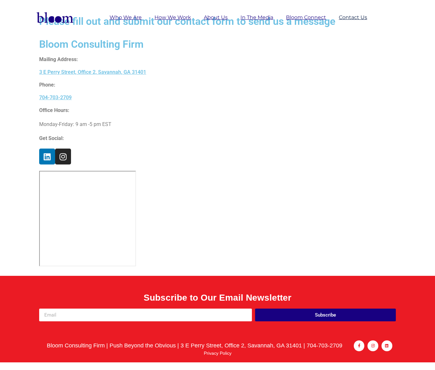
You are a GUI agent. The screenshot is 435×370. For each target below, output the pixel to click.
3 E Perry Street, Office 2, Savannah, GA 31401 (92, 72)
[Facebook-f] (359, 345)
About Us (216, 17)
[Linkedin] (47, 156)
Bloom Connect (306, 17)
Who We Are (126, 17)
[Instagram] (63, 156)
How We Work (172, 17)
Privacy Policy (218, 353)
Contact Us (353, 17)
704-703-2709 (55, 97)
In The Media (256, 17)
